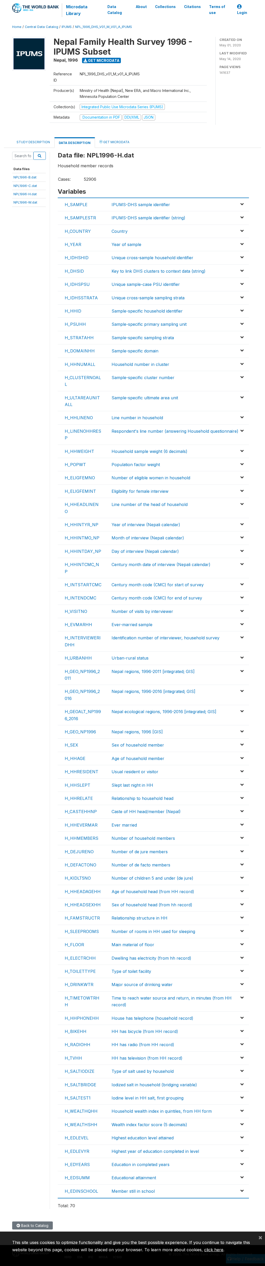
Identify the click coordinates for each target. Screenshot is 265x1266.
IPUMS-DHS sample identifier (141, 204)
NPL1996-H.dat (25, 194)
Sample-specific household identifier (147, 311)
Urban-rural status (130, 658)
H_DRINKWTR (79, 984)
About (141, 7)
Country (120, 231)
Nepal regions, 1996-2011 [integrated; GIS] (153, 671)
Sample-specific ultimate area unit (145, 397)
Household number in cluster (140, 364)
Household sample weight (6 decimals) (149, 451)
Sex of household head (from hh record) (152, 904)
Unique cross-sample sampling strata (148, 297)
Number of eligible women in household (151, 477)
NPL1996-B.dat (24, 177)
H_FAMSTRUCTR (82, 918)
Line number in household (137, 417)
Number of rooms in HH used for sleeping (153, 931)
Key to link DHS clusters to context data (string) (158, 271)
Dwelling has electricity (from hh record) (151, 958)
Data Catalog (114, 10)
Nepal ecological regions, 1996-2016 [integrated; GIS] (164, 711)
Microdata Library (76, 10)
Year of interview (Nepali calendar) (146, 524)
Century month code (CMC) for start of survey (158, 584)
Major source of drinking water (142, 984)
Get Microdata (103, 60)
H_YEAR (73, 244)
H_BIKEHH (75, 1031)
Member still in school (133, 1191)
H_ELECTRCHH (80, 958)
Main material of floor (133, 944)
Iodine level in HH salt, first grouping (147, 1098)
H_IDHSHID (77, 257)
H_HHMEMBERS (81, 838)
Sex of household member (138, 745)
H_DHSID (74, 271)
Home (16, 27)
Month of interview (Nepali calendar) (148, 537)
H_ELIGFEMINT (80, 491)
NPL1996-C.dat (25, 186)
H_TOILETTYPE (80, 971)
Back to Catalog (34, 1225)
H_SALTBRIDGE (80, 1084)
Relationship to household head (142, 798)
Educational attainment (134, 1177)
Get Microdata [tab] (115, 142)
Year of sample (126, 244)
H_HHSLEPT (77, 785)
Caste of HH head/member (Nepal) (146, 811)
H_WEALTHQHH (81, 1111)
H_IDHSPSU (77, 284)
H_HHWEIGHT (79, 451)
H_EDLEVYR (77, 1151)
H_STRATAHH (79, 337)
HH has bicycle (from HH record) (145, 1031)
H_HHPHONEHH (82, 1018)
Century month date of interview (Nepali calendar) (161, 564)
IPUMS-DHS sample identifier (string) (148, 217)
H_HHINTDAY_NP (83, 551)
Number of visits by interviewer (142, 611)
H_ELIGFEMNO (80, 477)
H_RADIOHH (77, 1044)
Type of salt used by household (143, 1071)
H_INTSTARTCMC (83, 584)
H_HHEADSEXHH (83, 904)
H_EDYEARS (77, 1164)
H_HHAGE (75, 758)
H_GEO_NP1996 (80, 731)
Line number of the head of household (150, 504)
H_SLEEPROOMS (82, 931)
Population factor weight (136, 464)
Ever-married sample (132, 624)
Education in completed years (141, 1164)
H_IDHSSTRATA (81, 297)
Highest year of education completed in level (155, 1151)
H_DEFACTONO (80, 864)
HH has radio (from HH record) (143, 1044)
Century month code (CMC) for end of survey (157, 598)
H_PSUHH (75, 324)
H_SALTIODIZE (79, 1071)
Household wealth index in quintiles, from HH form (162, 1111)
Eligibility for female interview (140, 491)
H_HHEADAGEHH (83, 891)
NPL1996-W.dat (25, 202)
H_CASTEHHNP (81, 811)
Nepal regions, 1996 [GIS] (137, 731)
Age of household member (138, 758)
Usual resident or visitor (135, 771)
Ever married (124, 825)
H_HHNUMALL (80, 364)
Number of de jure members (140, 851)
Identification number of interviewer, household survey (165, 637)
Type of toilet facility (131, 971)
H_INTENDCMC (80, 598)
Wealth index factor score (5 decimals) (149, 1124)
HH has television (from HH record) (147, 1058)
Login (242, 13)
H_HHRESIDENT (81, 771)
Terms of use (217, 10)
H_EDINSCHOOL (81, 1191)
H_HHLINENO (79, 417)
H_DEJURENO (79, 851)
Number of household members (143, 838)
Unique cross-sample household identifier (152, 257)
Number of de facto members (141, 864)
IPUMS (67, 27)
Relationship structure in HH (139, 918)
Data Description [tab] (75, 143)
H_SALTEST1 (78, 1098)
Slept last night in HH (132, 785)
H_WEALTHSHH (81, 1124)
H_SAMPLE (76, 204)
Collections (165, 7)
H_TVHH (73, 1058)
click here (213, 1249)
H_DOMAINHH (80, 350)
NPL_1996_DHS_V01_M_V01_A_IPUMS (103, 27)
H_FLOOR (74, 944)
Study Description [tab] (33, 142)
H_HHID (73, 311)
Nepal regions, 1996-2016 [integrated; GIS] (153, 691)
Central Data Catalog (41, 27)
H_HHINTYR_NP (81, 524)
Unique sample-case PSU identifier (146, 284)
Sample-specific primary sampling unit (149, 324)
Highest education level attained (143, 1137)
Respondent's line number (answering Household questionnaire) (175, 431)
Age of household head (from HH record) (153, 891)
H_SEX (71, 745)
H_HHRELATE (79, 798)
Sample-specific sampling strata (143, 337)
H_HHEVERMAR (81, 825)
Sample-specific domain (135, 350)
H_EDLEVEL (77, 1137)
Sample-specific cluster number (143, 377)
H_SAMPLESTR (80, 217)
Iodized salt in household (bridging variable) (154, 1084)
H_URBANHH (78, 658)
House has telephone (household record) (152, 1018)
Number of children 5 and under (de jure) (152, 878)
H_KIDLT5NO (78, 878)
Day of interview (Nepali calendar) (145, 551)
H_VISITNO (76, 611)
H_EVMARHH (78, 624)
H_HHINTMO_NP (82, 537)
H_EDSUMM (77, 1177)
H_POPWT (75, 464)
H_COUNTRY (78, 231)
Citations (192, 7)
